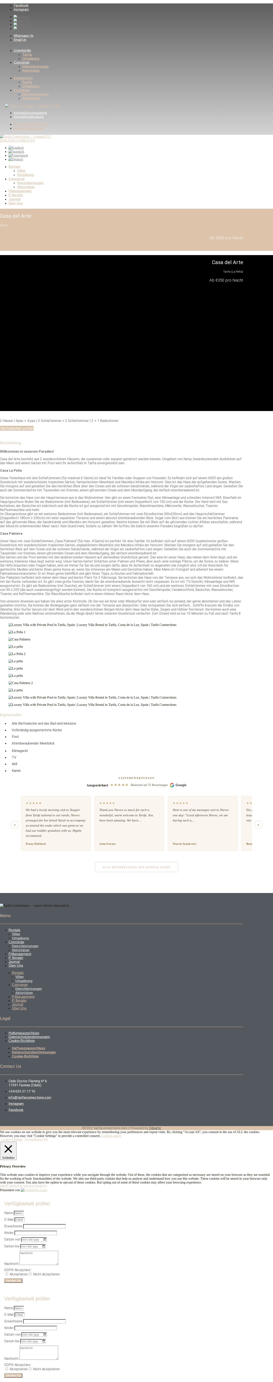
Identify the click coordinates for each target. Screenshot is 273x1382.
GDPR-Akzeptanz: (17, 1270)
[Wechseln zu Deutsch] (21, 28)
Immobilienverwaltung (30, 113)
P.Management (20, 191)
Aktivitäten (31, 71)
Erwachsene (13, 1226)
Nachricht (12, 1264)
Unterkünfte (22, 50)
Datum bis (12, 1246)
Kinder (9, 1233)
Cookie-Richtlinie (22, 1041)
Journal (14, 199)
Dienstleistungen (35, 67)
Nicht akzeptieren (46, 1274)
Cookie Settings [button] (11, 1139)
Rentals (14, 167)
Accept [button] (29, 1139)
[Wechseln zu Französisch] (23, 24)
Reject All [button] (41, 1139)
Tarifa (27, 55)
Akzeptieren (19, 1274)
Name (9, 1213)
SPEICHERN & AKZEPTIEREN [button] (23, 1186)
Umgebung (30, 59)
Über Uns (16, 203)
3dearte (155, 1128)
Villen (21, 171)
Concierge (21, 62)
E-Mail (9, 1220)
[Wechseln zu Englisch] (21, 17)
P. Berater (16, 195)
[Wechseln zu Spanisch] (21, 20)
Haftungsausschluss (24, 1033)
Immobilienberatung (29, 117)
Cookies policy (111, 1136)
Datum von (12, 1239)
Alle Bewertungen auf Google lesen (136, 867)
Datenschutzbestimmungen (29, 1037)
